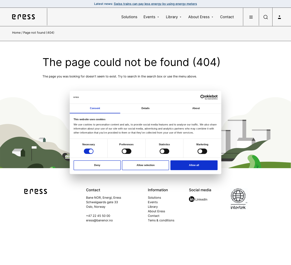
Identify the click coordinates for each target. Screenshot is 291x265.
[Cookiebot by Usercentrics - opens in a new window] (203, 97)
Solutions (129, 17)
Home (16, 32)
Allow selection (146, 165)
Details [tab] (145, 108)
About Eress (199, 17)
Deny (97, 165)
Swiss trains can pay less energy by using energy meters (155, 4)
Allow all (194, 165)
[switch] (126, 151)
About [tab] (196, 108)
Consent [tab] (95, 108)
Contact (227, 17)
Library (172, 17)
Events (149, 17)
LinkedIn (201, 199)
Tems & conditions (161, 220)
